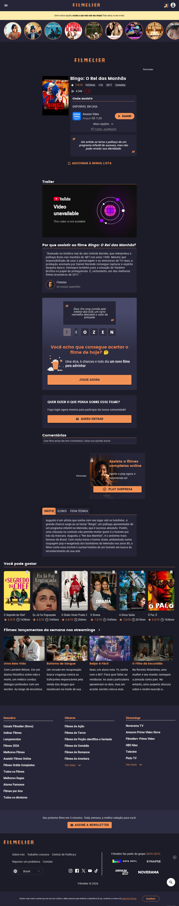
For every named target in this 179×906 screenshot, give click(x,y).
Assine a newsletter (92, 825)
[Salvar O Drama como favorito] (114, 572)
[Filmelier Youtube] (90, 871)
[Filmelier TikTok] (96, 871)
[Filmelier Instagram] (70, 871)
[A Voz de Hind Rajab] (93, 31)
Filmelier (62, 282)
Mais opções (101, 124)
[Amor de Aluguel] (73, 31)
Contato (48, 862)
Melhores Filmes (14, 752)
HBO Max (132, 745)
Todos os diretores (15, 797)
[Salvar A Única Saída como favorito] (142, 572)
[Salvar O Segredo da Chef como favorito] (27, 572)
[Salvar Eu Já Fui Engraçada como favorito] (56, 572)
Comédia (120, 85)
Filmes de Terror (75, 732)
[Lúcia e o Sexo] (12, 31)
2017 (109, 85)
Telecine (131, 751)
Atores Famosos (13, 784)
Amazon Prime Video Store (143, 732)
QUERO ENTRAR (92, 419)
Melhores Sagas (13, 778)
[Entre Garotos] (53, 31)
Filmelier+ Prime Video (140, 738)
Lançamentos (12, 739)
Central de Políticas (128, 898)
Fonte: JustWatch (105, 129)
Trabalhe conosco (38, 854)
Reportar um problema (26, 862)
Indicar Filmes (12, 732)
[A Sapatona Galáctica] (134, 31)
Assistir (126, 116)
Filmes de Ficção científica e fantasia (88, 739)
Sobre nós (18, 854)
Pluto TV (131, 758)
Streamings (133, 718)
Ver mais (70, 765)
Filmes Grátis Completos (19, 765)
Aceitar (150, 899)
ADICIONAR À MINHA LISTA (92, 163)
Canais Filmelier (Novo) (18, 726)
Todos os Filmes (13, 771)
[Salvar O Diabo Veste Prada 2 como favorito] (85, 572)
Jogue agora (89, 379)
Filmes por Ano (13, 791)
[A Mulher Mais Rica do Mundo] (154, 31)
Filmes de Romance (77, 752)
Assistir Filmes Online (17, 758)
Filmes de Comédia (77, 745)
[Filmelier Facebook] (77, 871)
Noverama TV (134, 725)
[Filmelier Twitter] (83, 871)
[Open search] (171, 882)
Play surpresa (121, 489)
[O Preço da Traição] (114, 31)
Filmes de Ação (74, 726)
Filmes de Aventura (77, 758)
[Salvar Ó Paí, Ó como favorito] (171, 572)
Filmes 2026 (11, 745)
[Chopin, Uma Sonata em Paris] (33, 31)
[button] (39, 871)
